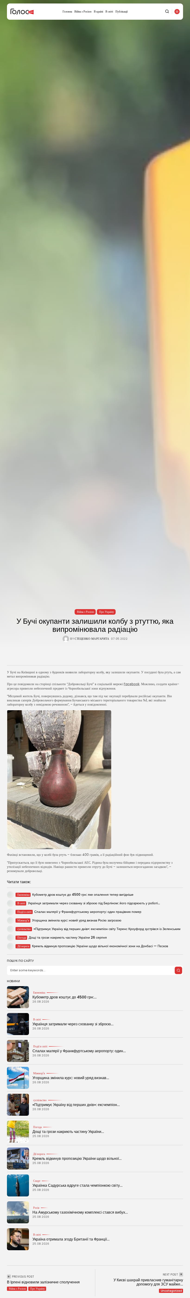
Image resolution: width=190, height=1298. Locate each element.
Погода (37, 1127)
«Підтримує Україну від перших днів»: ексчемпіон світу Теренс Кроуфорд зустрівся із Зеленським (107, 929)
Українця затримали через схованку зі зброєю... (73, 1024)
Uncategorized (171, 1291)
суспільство (40, 1100)
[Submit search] (178, 970)
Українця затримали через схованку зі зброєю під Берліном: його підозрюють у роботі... (94, 903)
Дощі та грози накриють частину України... (68, 1131)
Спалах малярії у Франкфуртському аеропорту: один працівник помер (87, 911)
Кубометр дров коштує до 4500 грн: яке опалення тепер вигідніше (82, 894)
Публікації (121, 11)
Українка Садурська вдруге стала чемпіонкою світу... (77, 1185)
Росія (36, 1207)
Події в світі (40, 1046)
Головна (67, 11)
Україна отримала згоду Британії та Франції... (71, 1239)
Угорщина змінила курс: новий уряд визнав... (70, 1078)
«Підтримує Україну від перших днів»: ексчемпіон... (76, 1104)
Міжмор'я (39, 1073)
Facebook (131, 684)
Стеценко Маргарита (92, 638)
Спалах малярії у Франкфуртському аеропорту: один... (79, 1051)
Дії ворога (39, 1154)
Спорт (36, 1181)
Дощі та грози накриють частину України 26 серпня (68, 937)
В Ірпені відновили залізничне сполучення (43, 1282)
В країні (98, 11)
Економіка (39, 992)
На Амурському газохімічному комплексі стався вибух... (80, 1212)
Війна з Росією (83, 11)
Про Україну (106, 612)
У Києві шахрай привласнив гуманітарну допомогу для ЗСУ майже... (148, 1282)
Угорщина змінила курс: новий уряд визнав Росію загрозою (76, 920)
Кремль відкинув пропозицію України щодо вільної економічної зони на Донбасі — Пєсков (100, 946)
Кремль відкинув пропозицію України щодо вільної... (77, 1158)
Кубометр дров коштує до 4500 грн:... (64, 997)
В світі (109, 11)
